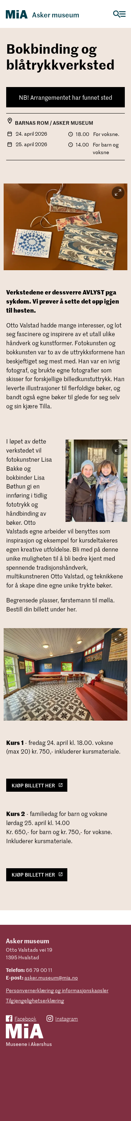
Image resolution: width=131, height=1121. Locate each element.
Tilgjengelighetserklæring (35, 1000)
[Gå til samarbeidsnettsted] (24, 1031)
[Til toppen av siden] (122, 1106)
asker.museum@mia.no (51, 977)
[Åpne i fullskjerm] (118, 192)
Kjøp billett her (33, 785)
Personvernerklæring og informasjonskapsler (57, 990)
